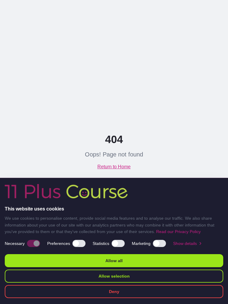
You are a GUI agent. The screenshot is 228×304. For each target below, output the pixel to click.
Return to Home (114, 166)
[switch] (33, 243)
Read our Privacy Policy (178, 231)
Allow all (114, 260)
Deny (114, 291)
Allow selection (114, 276)
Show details (185, 243)
